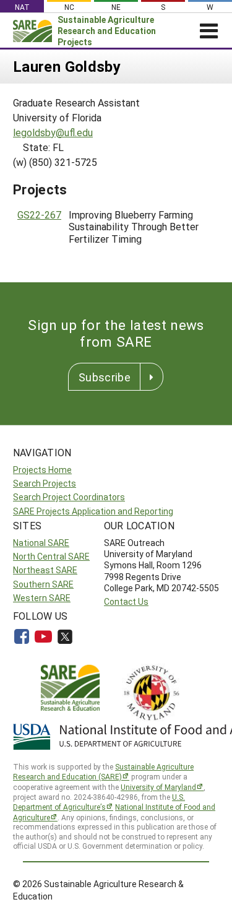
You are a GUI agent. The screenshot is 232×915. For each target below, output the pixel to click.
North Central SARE (51, 556)
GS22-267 (39, 214)
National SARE (41, 543)
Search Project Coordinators (69, 497)
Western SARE (42, 598)
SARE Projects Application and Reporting (93, 511)
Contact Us (126, 601)
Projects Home (42, 469)
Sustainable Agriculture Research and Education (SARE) (103, 771)
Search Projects (44, 483)
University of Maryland (158, 787)
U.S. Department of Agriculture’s (99, 802)
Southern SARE (43, 584)
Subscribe (105, 377)
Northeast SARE (45, 570)
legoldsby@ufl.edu (53, 132)
